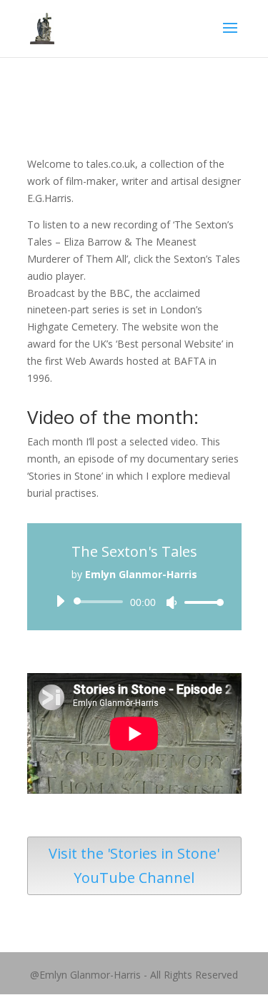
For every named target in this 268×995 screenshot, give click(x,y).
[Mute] (171, 602)
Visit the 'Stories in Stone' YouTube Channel (134, 865)
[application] (134, 602)
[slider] (200, 602)
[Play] (60, 601)
